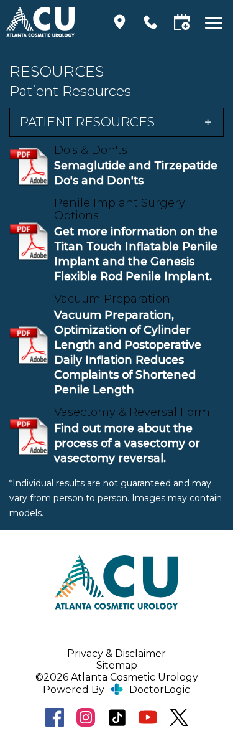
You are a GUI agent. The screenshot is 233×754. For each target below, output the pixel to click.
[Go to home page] (50, 21)
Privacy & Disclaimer (116, 653)
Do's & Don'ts (90, 150)
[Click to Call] (150, 22)
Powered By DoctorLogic (116, 689)
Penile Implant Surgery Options (119, 209)
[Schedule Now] (182, 22)
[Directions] (119, 22)
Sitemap (116, 665)
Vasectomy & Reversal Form (132, 412)
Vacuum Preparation (112, 299)
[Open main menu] (216, 22)
